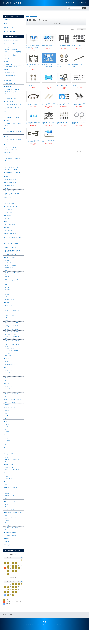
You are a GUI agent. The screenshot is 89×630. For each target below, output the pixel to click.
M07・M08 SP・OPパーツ (11, 167)
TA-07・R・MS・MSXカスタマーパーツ (13, 76)
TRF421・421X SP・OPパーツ (13, 104)
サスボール (7, 317)
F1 (5, 292)
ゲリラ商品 (6, 23)
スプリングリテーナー (10, 267)
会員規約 (56, 624)
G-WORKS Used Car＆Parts (11, 40)
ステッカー (7, 504)
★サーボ (6, 447)
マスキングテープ (9, 495)
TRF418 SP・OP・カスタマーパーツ (13, 132)
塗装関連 (7, 493)
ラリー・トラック (9, 380)
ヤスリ (6, 498)
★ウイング (6, 358)
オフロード (7, 377)
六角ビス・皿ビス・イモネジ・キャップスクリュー (13, 337)
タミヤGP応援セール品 (10, 31)
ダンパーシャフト (9, 270)
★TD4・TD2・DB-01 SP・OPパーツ (13, 238)
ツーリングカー (9, 287)
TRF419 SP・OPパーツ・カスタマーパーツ (13, 124)
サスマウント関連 (9, 315)
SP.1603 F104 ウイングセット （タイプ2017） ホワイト (48, 65)
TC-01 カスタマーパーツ (11, 149)
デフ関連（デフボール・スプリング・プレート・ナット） (13, 349)
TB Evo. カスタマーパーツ (11, 160)
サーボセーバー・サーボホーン (13, 331)
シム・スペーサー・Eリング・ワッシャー (13, 341)
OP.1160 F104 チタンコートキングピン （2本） (48, 104)
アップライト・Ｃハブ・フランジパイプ (13, 326)
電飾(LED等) (8, 355)
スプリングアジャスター (11, 265)
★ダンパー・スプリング (10, 257)
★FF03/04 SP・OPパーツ (11, 233)
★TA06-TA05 (7, 80)
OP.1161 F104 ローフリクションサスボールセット (33, 84)
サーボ (6, 450)
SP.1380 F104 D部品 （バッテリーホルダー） (78, 46)
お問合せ (61, 624)
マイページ (77, 2)
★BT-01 (6, 221)
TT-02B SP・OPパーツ (10, 96)
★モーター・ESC (8, 454)
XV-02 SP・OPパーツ (10, 185)
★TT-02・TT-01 (8, 86)
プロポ (6, 438)
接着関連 (7, 404)
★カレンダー (7, 545)
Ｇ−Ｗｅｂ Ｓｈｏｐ (12, 3)
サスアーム (7, 320)
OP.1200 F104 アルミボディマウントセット (33, 123)
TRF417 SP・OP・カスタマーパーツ (13, 140)
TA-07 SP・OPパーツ (10, 73)
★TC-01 (6, 144)
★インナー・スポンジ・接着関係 (12, 399)
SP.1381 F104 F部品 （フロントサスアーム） (48, 123)
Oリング (7, 276)
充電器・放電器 (9, 467)
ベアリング (7, 353)
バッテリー (7, 476)
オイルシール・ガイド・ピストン (13, 273)
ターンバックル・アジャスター (13, 329)
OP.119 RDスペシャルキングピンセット (79, 84)
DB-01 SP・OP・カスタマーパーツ (13, 243)
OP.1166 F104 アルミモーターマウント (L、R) (63, 104)
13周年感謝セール (8, 19)
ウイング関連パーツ (10, 364)
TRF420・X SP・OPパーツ (12, 115)
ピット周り (7, 525)
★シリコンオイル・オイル (10, 407)
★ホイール (6, 383)
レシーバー (7, 440)
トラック (7, 294)
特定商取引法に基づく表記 (31, 624)
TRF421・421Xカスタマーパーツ (13, 108)
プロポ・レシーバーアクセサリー (13, 443)
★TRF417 (6, 136)
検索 (84, 8)
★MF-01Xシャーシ (8, 215)
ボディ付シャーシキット (11, 49)
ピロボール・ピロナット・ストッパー (13, 345)
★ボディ (6, 284)
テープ (6, 506)
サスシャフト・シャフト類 (11, 322)
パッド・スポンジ (9, 509)
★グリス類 (6, 421)
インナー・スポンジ (10, 402)
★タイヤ (6, 367)
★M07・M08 (7, 164)
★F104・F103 (33, 16)
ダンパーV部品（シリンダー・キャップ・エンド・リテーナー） (13, 280)
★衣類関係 (6, 538)
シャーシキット (9, 47)
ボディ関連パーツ (9, 299)
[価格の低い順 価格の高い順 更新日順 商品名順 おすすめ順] (81, 29)
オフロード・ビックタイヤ (11, 393)
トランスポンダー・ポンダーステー (13, 528)
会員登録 (69, 2)
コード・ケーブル (9, 478)
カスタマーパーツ (9, 203)
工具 (6, 515)
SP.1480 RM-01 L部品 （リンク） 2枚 (32, 65)
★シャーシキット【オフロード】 (12, 55)
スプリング (7, 263)
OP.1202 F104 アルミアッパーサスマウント (48, 84)
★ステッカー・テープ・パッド (11, 501)
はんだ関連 (7, 520)
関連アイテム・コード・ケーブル (13, 460)
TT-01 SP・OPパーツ (10, 98)
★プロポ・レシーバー (9, 435)
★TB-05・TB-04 (8, 153)
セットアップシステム (10, 518)
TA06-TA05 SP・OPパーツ (11, 83)
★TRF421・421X (8, 101)
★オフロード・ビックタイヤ (11, 247)
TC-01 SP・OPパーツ (10, 147)
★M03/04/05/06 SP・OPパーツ (12, 172)
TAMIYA (7, 411)
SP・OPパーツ (9, 201)
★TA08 (6, 61)
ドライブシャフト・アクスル (12, 310)
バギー (6, 297)
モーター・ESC (9, 457)
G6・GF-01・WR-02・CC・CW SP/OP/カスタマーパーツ (13, 251)
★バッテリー (7, 473)
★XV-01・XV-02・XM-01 (10, 182)
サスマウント (8, 312)
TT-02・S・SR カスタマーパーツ (13, 92)
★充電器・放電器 (8, 464)
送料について (50, 624)
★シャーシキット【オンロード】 (12, 44)
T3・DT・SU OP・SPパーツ (12, 254)
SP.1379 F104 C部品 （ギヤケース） (63, 46)
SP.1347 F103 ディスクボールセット (78, 123)
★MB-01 (6, 176)
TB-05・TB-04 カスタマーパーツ (13, 158)
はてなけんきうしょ (10, 431)
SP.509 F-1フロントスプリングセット (64, 123)
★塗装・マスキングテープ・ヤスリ (13, 487)
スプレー (7, 490)
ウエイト (7, 484)
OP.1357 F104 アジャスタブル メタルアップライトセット (33, 46)
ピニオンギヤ (8, 305)
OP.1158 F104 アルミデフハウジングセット (48, 46)
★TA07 (6, 69)
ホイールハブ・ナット (10, 334)
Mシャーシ (7, 289)
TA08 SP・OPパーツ (10, 64)
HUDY (6, 413)
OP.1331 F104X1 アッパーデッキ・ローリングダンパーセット (64, 84)
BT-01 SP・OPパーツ (11, 224)
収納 (6, 522)
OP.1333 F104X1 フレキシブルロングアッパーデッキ (33, 141)
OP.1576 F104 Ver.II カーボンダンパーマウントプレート (33, 104)
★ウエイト (6, 481)
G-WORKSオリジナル (9, 27)
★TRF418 (6, 128)
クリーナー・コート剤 (10, 535)
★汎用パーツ (7, 302)
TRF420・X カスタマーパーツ (12, 117)
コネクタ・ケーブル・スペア (12, 469)
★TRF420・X (7, 112)
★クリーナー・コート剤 (10, 532)
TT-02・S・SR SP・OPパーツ (12, 89)
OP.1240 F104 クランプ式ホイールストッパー (48, 141)
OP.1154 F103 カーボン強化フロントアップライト (79, 104)
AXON (6, 415)
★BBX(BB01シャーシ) (9, 227)
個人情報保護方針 (42, 624)
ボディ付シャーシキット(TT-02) (13, 51)
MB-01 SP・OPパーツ (11, 179)
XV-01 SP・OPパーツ (10, 190)
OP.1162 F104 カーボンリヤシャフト (79, 65)
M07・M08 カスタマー (11, 169)
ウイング (7, 361)
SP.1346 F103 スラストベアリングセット (63, 65)
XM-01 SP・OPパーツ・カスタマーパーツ (13, 194)
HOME (27, 16)
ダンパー (7, 260)
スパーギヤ (7, 308)
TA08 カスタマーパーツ (11, 66)
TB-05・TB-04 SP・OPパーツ (12, 156)
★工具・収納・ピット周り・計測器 (13, 512)
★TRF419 (6, 120)
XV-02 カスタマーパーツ (11, 188)
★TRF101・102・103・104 (11, 206)
